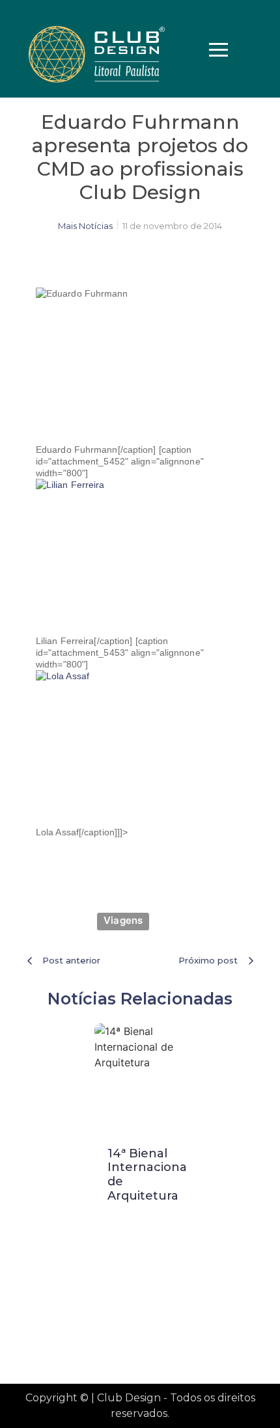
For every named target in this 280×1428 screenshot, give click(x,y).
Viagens (123, 920)
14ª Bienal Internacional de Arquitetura (148, 1174)
